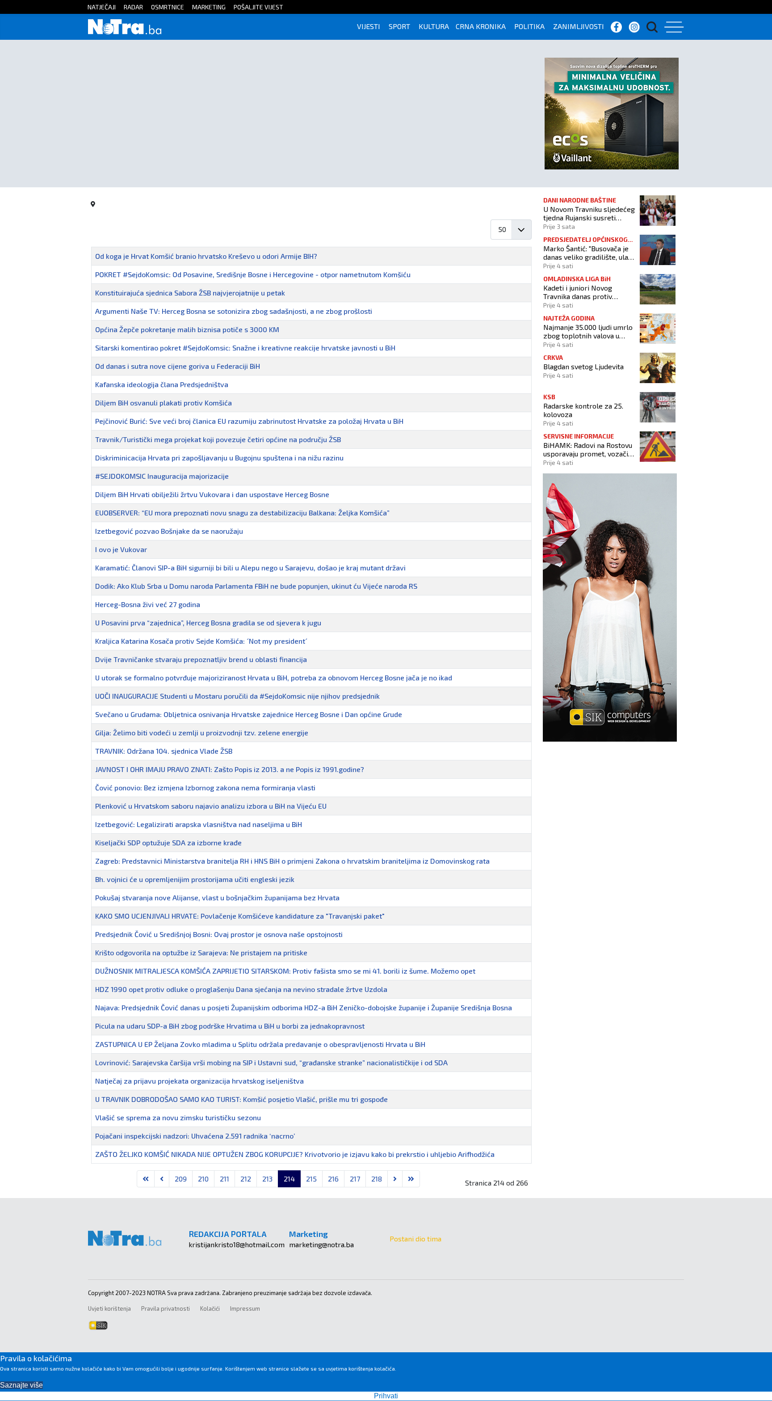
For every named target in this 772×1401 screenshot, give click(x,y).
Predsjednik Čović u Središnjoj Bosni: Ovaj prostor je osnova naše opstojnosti (219, 934)
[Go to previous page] (161, 1178)
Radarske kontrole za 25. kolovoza (583, 409)
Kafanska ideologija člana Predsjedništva (161, 384)
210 (203, 1178)
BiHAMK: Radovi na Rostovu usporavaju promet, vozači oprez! (587, 449)
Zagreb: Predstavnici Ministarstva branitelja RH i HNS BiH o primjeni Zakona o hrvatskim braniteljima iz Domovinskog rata (292, 861)
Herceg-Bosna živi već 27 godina (147, 604)
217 (355, 1178)
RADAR (133, 7)
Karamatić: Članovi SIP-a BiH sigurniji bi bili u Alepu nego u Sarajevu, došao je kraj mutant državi (250, 567)
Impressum (245, 1308)
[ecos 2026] (612, 112)
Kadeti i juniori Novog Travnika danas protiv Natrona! (577, 291)
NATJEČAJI (102, 7)
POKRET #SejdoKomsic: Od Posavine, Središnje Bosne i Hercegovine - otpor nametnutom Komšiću (253, 274)
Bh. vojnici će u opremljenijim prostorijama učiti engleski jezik (194, 879)
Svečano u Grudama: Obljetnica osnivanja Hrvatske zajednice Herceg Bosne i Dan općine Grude (248, 714)
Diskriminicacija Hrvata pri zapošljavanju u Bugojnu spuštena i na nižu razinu (219, 457)
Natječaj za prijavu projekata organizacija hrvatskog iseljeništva (199, 1080)
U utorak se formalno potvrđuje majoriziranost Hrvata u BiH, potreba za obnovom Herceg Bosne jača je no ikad (273, 677)
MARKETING (209, 7)
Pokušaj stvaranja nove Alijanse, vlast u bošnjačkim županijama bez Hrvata (217, 897)
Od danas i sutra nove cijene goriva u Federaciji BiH (177, 366)
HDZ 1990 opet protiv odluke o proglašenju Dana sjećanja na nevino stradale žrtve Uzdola (241, 989)
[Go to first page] (146, 1178)
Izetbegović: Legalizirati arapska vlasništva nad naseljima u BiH (198, 824)
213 (267, 1178)
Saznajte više (21, 1385)
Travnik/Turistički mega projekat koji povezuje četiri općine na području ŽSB (218, 439)
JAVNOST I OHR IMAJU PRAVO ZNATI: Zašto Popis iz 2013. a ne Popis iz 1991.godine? (229, 769)
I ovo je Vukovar (121, 549)
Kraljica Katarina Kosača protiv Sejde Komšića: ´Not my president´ (201, 641)
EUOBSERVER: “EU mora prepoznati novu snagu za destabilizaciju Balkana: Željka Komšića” (242, 512)
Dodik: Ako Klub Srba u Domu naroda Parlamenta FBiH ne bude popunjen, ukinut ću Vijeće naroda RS (256, 586)
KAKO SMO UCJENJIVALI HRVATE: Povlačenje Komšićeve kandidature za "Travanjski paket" (240, 915)
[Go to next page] (395, 1178)
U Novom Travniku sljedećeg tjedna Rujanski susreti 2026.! (589, 213)
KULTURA (434, 26)
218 (376, 1178)
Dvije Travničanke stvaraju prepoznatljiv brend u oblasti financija (201, 659)
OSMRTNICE (167, 7)
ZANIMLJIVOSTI (578, 26)
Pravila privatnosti (165, 1308)
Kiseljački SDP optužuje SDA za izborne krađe (168, 842)
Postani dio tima (415, 1238)
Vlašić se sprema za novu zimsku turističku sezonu (178, 1117)
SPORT (399, 26)
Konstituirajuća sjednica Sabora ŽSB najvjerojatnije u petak (190, 292)
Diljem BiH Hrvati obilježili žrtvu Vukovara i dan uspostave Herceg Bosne (212, 494)
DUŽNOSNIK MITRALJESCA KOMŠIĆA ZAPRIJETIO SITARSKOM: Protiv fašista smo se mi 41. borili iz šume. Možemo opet (285, 970)
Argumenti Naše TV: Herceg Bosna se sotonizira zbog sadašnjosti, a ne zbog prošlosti (233, 311)
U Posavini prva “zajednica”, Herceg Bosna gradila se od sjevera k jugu (208, 622)
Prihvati (386, 1396)
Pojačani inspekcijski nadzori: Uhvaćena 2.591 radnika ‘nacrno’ (195, 1135)
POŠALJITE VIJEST (258, 7)
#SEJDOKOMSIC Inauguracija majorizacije (162, 476)
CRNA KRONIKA (481, 26)
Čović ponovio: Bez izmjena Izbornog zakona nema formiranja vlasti (205, 787)
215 (311, 1178)
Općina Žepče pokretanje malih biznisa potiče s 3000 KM (187, 329)
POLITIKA (529, 26)
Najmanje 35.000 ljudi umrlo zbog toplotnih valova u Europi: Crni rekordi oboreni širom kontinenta (588, 331)
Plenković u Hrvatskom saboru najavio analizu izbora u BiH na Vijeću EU (211, 806)
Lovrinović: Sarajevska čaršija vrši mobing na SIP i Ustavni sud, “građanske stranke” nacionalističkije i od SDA (271, 1062)
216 (333, 1178)
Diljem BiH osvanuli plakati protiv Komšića (163, 402)
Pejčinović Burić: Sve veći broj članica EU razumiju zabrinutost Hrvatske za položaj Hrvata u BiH (249, 421)
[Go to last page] (411, 1178)
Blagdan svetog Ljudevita (583, 366)
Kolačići (210, 1308)
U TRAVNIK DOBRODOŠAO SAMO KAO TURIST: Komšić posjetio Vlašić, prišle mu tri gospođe (241, 1099)
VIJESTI (368, 26)
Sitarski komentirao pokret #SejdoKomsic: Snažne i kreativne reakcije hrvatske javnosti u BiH (245, 347)
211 (224, 1178)
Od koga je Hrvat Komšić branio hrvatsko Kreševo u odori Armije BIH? (206, 256)
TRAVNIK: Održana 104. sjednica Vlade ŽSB (163, 751)
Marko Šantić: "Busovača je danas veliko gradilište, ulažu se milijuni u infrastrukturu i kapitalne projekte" (589, 252)
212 (245, 1178)
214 (289, 1178)
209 (181, 1178)
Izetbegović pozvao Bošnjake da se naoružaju (169, 531)
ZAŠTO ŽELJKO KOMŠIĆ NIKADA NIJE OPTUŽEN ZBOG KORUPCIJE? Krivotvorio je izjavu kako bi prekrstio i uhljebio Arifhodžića (295, 1154)
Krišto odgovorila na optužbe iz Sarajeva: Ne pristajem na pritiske (201, 952)
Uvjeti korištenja (109, 1308)
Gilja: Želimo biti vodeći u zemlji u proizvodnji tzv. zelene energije (201, 732)
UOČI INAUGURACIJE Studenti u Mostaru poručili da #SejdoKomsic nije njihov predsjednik (237, 696)
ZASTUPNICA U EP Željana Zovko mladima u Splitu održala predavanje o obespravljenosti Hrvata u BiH (260, 1044)
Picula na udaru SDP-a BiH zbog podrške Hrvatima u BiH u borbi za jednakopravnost (230, 1025)
